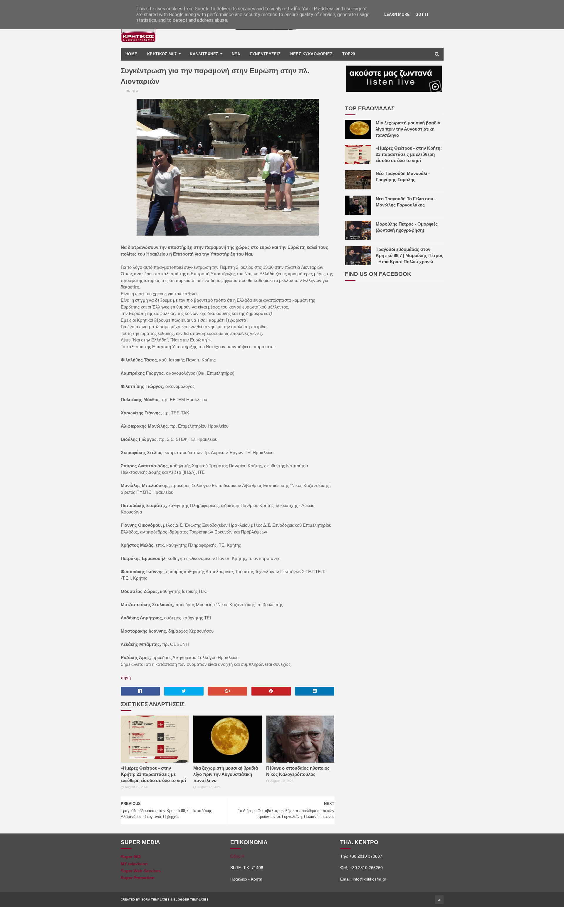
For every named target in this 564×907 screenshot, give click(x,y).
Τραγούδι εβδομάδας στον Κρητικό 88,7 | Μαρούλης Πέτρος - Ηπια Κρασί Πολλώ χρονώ (409, 255)
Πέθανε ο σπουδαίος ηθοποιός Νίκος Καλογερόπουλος (298, 771)
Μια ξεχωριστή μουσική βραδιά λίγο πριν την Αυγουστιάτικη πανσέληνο (225, 774)
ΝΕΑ (236, 54)
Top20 (348, 54)
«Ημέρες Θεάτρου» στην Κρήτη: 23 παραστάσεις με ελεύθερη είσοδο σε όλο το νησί (153, 774)
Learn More (396, 14)
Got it (422, 14)
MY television (134, 863)
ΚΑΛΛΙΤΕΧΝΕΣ (204, 54)
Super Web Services (141, 870)
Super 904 (131, 856)
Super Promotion (138, 877)
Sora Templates (155, 899)
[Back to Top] (439, 899)
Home (131, 54)
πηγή (126, 677)
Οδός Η (237, 856)
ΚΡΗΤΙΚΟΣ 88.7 (162, 54)
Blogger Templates (191, 899)
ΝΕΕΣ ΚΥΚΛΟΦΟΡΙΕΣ (311, 54)
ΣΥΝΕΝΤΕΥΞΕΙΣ (265, 54)
